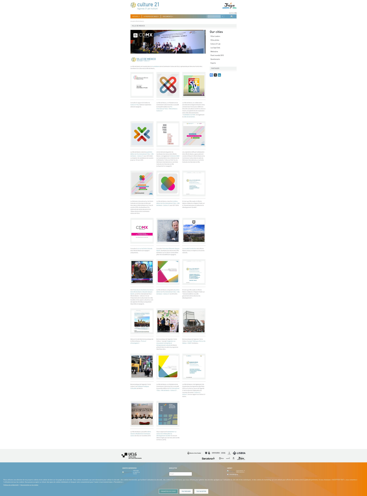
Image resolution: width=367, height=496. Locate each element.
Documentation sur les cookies (29, 485)
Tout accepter (201, 491)
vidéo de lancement (189, 117)
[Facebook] (211, 75)
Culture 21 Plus (134, 105)
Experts (213, 63)
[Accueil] (145, 5)
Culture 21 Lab (215, 44)
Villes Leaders (215, 36)
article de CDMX (174, 156)
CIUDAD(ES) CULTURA (189, 115)
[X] (215, 75)
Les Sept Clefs (215, 48)
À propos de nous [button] (151, 16)
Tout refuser (186, 491)
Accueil (132, 21)
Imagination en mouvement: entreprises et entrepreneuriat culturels (165, 343)
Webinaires (214, 51)
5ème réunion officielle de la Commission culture (140, 433)
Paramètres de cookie (168, 491)
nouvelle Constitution (190, 248)
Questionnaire (215, 59)
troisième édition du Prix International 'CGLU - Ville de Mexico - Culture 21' (167, 203)
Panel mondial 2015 (217, 55)
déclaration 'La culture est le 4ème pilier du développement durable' (166, 433)
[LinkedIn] (219, 75)
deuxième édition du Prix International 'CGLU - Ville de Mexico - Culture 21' (167, 292)
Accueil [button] (135, 16)
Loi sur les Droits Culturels (145, 248)
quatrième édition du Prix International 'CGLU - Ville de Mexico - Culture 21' (141, 154)
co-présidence (156, 66)
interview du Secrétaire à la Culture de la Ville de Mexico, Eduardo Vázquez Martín (141, 292)
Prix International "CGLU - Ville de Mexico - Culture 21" (167, 109)
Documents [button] (167, 16)
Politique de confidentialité (11, 485)
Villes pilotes (215, 40)
